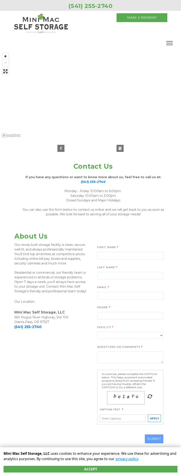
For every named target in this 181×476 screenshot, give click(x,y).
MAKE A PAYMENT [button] (142, 18)
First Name (106, 247)
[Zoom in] (5, 56)
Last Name (106, 267)
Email (102, 287)
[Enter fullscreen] (5, 71)
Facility (104, 327)
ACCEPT (90, 469)
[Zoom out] (5, 62)
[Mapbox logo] (11, 135)
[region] (90, 95)
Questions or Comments (118, 346)
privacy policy (127, 458)
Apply (154, 418)
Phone (102, 307)
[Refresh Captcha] (149, 397)
